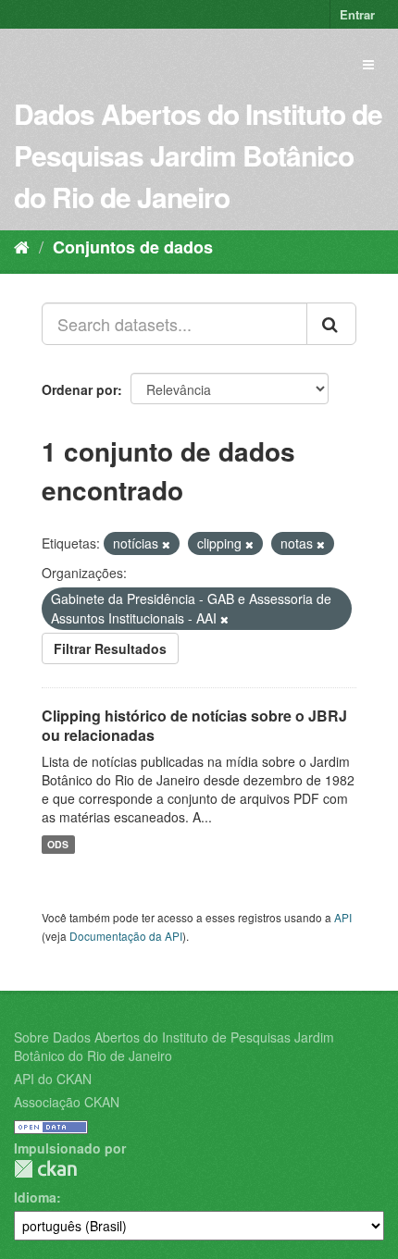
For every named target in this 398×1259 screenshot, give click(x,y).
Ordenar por (80, 389)
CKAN (45, 1169)
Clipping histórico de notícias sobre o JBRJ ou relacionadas (194, 725)
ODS (57, 844)
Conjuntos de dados (133, 247)
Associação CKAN (66, 1101)
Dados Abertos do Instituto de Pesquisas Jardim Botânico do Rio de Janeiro (198, 154)
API (343, 917)
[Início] (22, 246)
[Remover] (166, 544)
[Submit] (331, 323)
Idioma (35, 1197)
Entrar (357, 14)
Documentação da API (125, 936)
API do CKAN (53, 1078)
